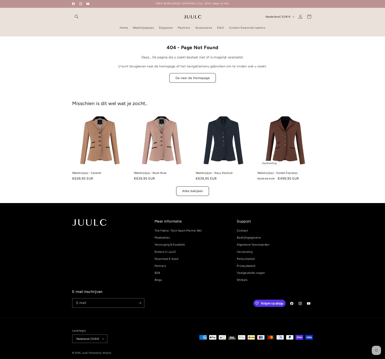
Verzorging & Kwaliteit (170, 244)
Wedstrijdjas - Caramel (86, 172)
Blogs (158, 280)
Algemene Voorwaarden (253, 244)
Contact (242, 230)
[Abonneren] (139, 303)
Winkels (242, 280)
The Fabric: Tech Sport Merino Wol (178, 230)
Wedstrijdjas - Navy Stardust (214, 172)
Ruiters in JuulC (165, 252)
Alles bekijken (192, 191)
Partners (160, 266)
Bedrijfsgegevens (249, 237)
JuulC (85, 353)
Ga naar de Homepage (192, 78)
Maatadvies (162, 237)
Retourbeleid (245, 259)
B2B (157, 273)
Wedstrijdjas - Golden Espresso (277, 172)
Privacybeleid (246, 266)
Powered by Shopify (100, 353)
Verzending (244, 252)
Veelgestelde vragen (251, 273)
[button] (76, 16)
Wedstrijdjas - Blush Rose (150, 172)
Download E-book (167, 259)
